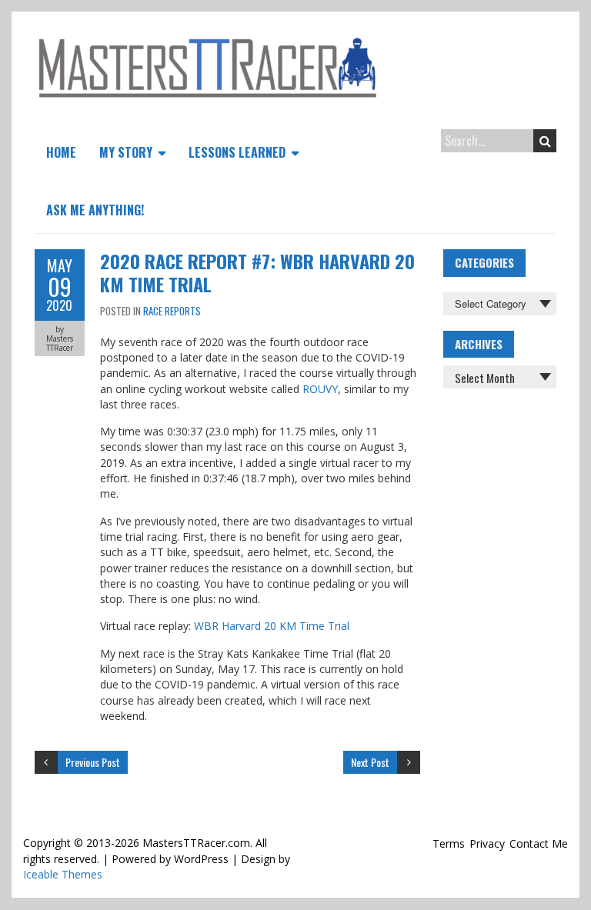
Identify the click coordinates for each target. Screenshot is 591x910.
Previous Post (92, 762)
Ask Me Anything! (95, 210)
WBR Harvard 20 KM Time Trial (271, 625)
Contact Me (538, 843)
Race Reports (172, 310)
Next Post (370, 762)
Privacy (487, 843)
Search (544, 140)
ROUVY (320, 389)
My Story (125, 152)
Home (61, 152)
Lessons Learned (237, 152)
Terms (448, 843)
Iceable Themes (62, 874)
